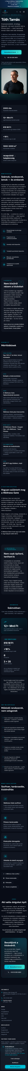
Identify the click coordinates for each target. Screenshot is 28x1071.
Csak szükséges (15, 1058)
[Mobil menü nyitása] (23, 11)
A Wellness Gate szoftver (12, 873)
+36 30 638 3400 (12, 57)
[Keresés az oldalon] (17, 12)
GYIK (2, 1016)
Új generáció (4, 1030)
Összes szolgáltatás (11, 887)
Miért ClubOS (4, 1014)
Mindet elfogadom (15, 1066)
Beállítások (15, 1062)
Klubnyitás (9, 882)
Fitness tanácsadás (11, 878)
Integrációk (4, 1034)
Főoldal (3, 1009)
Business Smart (5, 1032)
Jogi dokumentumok (6, 1020)
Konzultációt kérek (10, 52)
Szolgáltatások (5, 1011)
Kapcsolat (3, 1018)
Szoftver (3, 1027)
